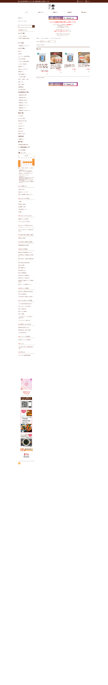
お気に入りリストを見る (22, 21)
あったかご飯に (21, 118)
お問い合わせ (83, 12)
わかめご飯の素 (21, 58)
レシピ (22, 343)
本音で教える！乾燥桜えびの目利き (25, 255)
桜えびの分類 (21, 265)
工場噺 (19, 211)
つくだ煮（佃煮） (22, 76)
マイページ (81, 1)
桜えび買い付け (21, 270)
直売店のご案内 (21, 204)
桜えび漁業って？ (22, 267)
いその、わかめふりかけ (23, 38)
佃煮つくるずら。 (22, 133)
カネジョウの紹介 (25, 198)
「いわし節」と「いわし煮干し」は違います (25, 317)
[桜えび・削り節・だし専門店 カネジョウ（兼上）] (50, 9)
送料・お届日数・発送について (25, 194)
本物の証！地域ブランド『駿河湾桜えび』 (25, 281)
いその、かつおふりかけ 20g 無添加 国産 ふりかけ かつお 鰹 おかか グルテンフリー (69, 66)
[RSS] (19, 463)
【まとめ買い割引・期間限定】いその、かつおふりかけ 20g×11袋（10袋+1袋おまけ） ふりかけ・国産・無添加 (42, 66)
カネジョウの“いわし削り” (24, 221)
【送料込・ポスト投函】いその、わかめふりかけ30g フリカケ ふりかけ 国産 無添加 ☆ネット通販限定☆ (55, 67)
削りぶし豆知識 (24, 288)
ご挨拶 (19, 201)
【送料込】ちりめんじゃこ (24, 110)
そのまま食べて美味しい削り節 (25, 296)
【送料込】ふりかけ (22, 102)
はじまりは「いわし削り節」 (24, 306)
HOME (37, 38)
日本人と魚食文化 (22, 294)
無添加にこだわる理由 (23, 219)
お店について (40, 12)
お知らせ (22, 352)
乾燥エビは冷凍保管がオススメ (25, 252)
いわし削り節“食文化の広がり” (25, 303)
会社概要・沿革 (21, 206)
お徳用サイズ (21, 139)
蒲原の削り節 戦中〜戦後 (24, 330)
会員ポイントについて (23, 192)
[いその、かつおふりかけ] (42, 57)
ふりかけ (20, 123)
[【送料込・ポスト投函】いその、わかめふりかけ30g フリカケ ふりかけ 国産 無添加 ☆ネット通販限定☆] (56, 58)
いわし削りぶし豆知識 (26, 300)
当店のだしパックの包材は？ (24, 339)
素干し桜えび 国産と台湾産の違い (25, 259)
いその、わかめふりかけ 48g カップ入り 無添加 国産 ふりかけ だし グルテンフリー (84, 66)
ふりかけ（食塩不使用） (23, 61)
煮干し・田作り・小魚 (23, 79)
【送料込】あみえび (22, 100)
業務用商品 (20, 87)
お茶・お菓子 (21, 84)
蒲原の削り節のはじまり (23, 327)
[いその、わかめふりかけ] (84, 57)
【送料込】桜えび (22, 97)
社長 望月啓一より (22, 209)
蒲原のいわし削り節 (25, 324)
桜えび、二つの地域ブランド (24, 284)
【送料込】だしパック (23, 105)
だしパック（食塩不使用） (24, 56)
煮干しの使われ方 (22, 308)
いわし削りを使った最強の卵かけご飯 (25, 347)
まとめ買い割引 (21, 89)
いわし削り (20, 115)
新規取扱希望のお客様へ (23, 245)
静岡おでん (20, 71)
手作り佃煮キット (22, 74)
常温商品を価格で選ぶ (23, 144)
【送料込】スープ (22, 107)
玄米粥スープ (21, 128)
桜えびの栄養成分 (22, 272)
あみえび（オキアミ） (23, 69)
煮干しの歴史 (21, 313)
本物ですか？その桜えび (23, 278)
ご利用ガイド (55, 12)
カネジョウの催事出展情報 (24, 355)
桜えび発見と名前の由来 (23, 262)
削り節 (19, 53)
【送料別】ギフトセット (23, 45)
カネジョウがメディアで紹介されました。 (25, 230)
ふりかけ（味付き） (45, 38)
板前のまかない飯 (22, 120)
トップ (26, 12)
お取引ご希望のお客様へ (26, 242)
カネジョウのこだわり (26, 215)
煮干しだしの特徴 (22, 311)
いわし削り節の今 (22, 332)
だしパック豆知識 (25, 336)
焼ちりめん (20, 131)
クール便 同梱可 (22, 150)
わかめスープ (21, 126)
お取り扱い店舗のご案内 (26, 234)
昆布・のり (20, 81)
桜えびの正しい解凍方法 (23, 275)
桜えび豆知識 (23, 249)
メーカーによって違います (24, 320)
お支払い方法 (21, 189)
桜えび (19, 51)
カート (88, 1)
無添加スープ (21, 66)
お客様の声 (69, 12)
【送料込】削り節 (22, 95)
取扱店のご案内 (21, 238)
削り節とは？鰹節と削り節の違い (25, 291)
